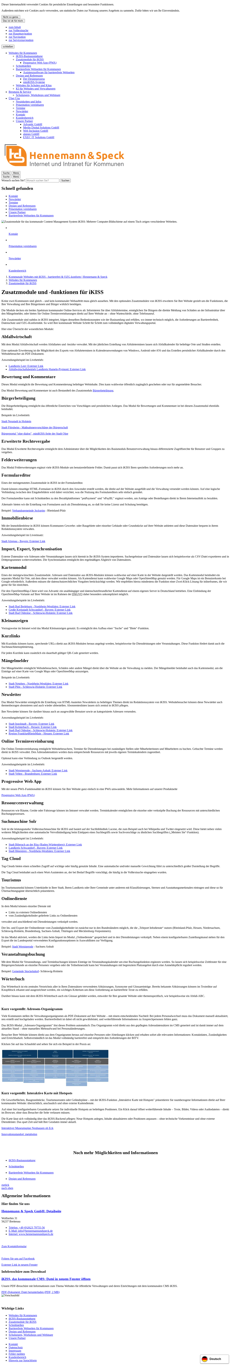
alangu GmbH (31, 134)
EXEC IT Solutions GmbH (38, 137)
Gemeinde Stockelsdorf (25, 971)
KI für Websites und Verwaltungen (35, 88)
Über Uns (14, 98)
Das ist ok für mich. (13, 20)
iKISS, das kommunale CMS (46, 1279)
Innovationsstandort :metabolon (19, 1134)
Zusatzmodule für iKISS (30, 59)
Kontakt (20, 114)
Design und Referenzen (29, 75)
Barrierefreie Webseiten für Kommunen (38, 69)
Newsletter (22, 111)
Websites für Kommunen (23, 52)
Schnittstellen (23, 65)
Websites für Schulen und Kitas (34, 85)
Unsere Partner (24, 121)
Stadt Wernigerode (22, 946)
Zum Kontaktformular (14, 1246)
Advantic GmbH (32, 124)
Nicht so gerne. (11, 17)
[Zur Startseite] (64, 169)
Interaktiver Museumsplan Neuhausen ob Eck (27, 1128)
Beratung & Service (20, 91)
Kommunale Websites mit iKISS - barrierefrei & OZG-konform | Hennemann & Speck (58, 276)
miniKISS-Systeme (34, 82)
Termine (20, 108)
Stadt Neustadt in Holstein (16, 421)
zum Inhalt (15, 27)
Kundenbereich (24, 117)
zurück (5, 1184)
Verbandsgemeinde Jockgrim (28, 510)
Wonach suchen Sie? (13, 180)
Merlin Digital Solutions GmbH (41, 127)
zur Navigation (17, 36)
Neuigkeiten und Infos (28, 101)
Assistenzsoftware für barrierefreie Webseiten (49, 72)
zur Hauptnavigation (20, 33)
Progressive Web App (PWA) (39, 62)
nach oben (7, 1188)
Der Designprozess (34, 78)
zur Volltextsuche (18, 30)
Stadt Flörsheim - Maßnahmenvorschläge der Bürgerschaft (34, 427)
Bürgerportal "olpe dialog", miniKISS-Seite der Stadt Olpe (34, 433)
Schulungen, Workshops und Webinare (38, 95)
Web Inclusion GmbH (35, 130)
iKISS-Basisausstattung (29, 56)
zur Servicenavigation (21, 40)
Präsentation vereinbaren (30, 104)
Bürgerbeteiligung (103, 390)
